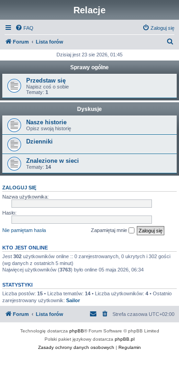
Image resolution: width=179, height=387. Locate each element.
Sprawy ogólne (89, 67)
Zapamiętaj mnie (110, 230)
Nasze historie (46, 122)
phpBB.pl (124, 339)
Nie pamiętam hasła (24, 230)
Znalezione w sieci (52, 160)
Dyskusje (89, 109)
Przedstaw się (46, 80)
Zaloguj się (19, 187)
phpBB (76, 330)
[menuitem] (24, 27)
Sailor (73, 300)
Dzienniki (39, 141)
